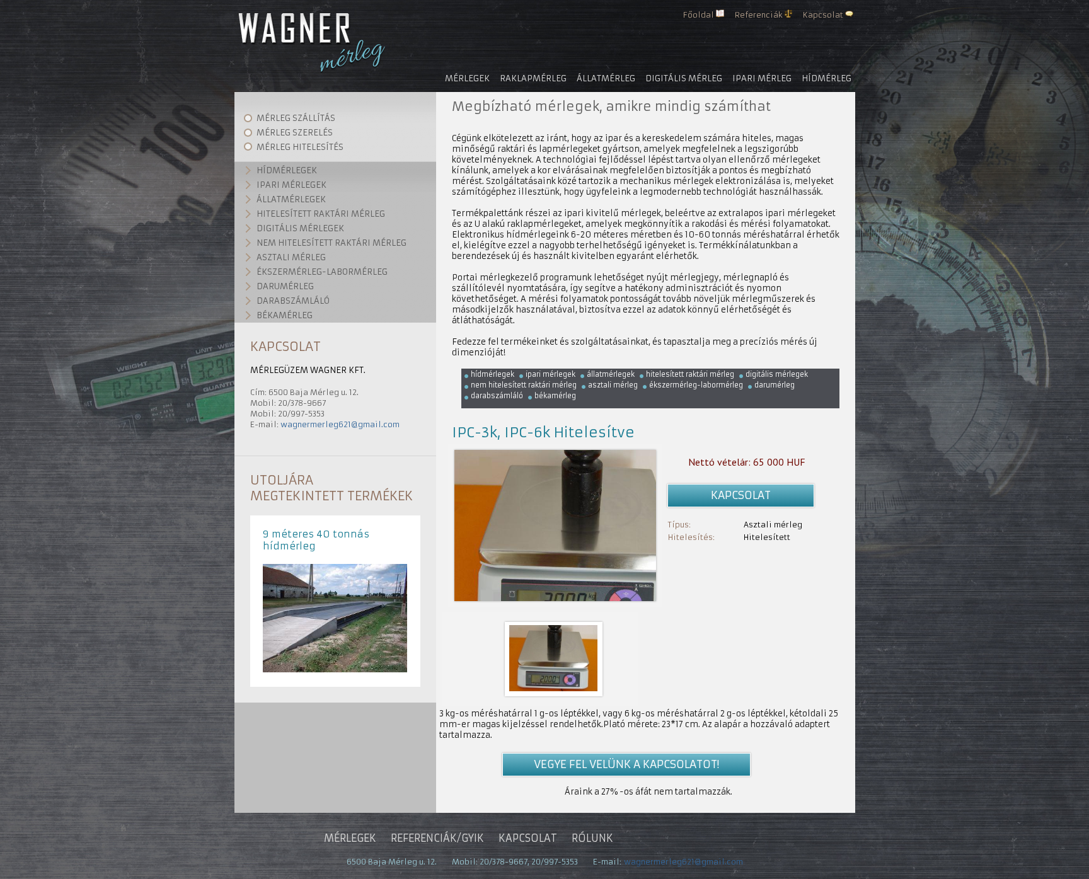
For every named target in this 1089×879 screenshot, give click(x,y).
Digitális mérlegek (300, 228)
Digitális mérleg (683, 78)
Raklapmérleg (533, 78)
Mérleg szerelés (294, 132)
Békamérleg (284, 315)
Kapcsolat (823, 15)
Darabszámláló (293, 301)
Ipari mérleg (762, 78)
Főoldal (698, 15)
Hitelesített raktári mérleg (320, 214)
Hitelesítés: (691, 537)
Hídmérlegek (286, 170)
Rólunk (592, 838)
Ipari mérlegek (291, 185)
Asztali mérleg (291, 257)
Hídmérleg (826, 78)
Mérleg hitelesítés (299, 147)
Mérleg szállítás (295, 118)
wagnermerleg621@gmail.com (340, 424)
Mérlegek (467, 78)
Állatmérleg (606, 78)
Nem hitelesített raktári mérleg (331, 243)
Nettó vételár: (719, 462)
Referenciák (759, 15)
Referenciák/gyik (437, 838)
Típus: (679, 524)
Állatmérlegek (291, 199)
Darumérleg (285, 286)
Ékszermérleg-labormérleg (322, 272)
